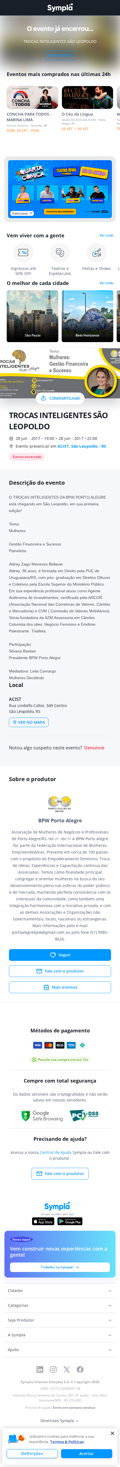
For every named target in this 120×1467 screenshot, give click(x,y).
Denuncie (94, 747)
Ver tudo (106, 235)
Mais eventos (64, 987)
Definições (32, 1453)
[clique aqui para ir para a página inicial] (60, 7)
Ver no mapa (31, 722)
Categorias (18, 1305)
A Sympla (16, 1334)
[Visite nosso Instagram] (53, 1369)
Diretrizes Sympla (57, 1420)
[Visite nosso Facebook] (80, 1369)
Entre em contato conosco (74, 1407)
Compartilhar (64, 398)
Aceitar (86, 1453)
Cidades (15, 1290)
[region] (59, 1446)
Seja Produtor (21, 1320)
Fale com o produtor (64, 971)
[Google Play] (69, 1221)
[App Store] (43, 1221)
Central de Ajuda (55, 1152)
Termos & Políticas (67, 1441)
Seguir (65, 954)
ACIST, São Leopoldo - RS (81, 446)
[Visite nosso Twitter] (66, 1369)
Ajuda (13, 1349)
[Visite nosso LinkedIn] (40, 1369)
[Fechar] (112, 1433)
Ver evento (60, 55)
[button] (16, 1439)
